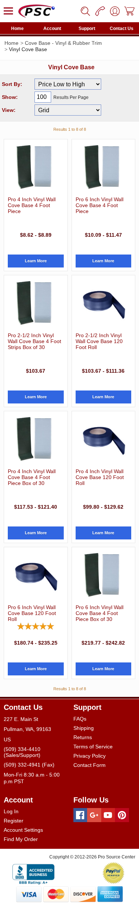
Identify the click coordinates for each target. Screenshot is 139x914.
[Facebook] (80, 815)
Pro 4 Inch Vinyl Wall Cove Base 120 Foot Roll (100, 477)
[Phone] (100, 11)
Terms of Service (93, 747)
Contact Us (121, 28)
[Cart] (129, 11)
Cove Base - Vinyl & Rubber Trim (63, 43)
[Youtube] (108, 815)
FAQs (79, 719)
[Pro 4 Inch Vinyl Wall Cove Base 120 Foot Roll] (103, 439)
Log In (11, 811)
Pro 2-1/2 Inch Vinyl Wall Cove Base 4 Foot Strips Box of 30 (34, 341)
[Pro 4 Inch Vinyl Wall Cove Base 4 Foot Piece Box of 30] (35, 439)
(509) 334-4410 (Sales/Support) (22, 752)
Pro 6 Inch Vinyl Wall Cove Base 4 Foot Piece (99, 205)
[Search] (85, 11)
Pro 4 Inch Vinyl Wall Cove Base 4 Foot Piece (32, 205)
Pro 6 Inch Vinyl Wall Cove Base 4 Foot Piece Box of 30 (99, 613)
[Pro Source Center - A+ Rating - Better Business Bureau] (33, 873)
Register (13, 821)
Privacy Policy (89, 756)
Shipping (83, 728)
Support (87, 28)
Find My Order (21, 839)
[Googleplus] (94, 815)
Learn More (36, 261)
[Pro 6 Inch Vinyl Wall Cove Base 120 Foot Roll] (35, 575)
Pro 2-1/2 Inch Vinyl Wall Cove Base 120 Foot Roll (99, 341)
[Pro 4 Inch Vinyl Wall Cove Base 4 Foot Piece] (35, 167)
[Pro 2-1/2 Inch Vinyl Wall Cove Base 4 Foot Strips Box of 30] (35, 303)
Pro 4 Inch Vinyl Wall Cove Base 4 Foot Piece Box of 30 (32, 477)
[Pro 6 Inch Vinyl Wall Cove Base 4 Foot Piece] (103, 167)
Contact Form (89, 765)
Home (17, 28)
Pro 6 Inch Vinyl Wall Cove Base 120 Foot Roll (32, 613)
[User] (114, 11)
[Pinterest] (122, 815)
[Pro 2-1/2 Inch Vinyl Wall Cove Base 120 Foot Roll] (103, 303)
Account (52, 28)
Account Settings (23, 830)
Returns (82, 737)
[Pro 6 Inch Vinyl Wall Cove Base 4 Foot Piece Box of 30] (103, 575)
